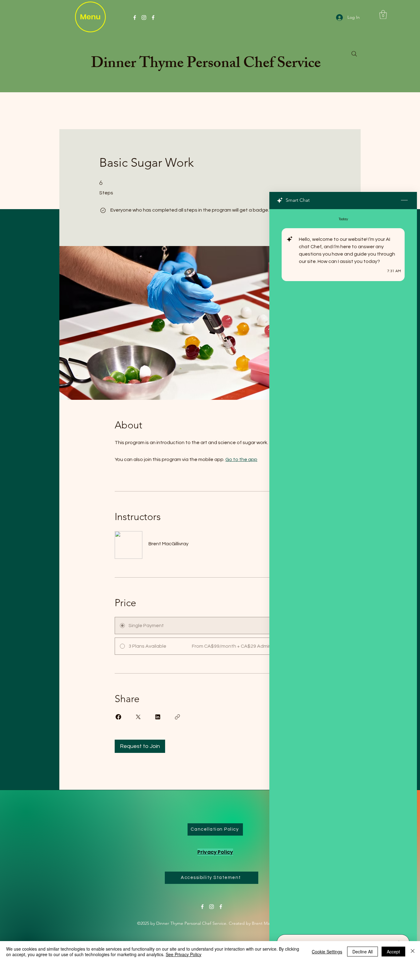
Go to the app (241, 459)
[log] (343, 570)
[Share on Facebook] (118, 717)
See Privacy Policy (183, 954)
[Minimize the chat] (404, 200)
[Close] (412, 951)
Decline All (362, 951)
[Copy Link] (177, 717)
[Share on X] (138, 717)
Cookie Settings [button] (327, 951)
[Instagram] (144, 17)
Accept (393, 951)
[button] (383, 14)
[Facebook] (135, 17)
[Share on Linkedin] (157, 717)
